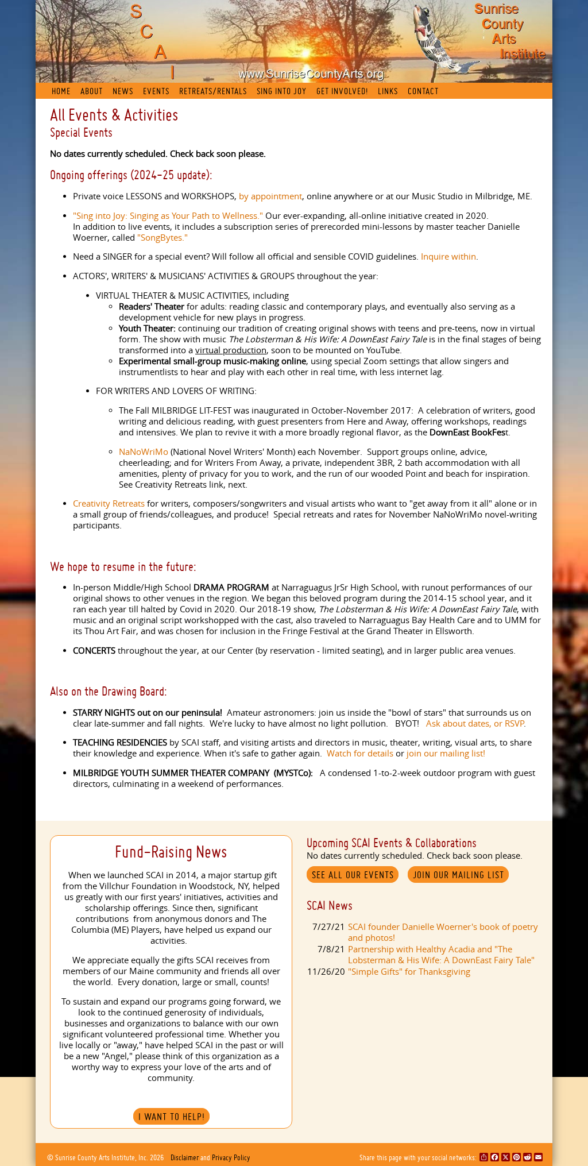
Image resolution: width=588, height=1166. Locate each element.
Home (61, 91)
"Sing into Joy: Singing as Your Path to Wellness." (169, 215)
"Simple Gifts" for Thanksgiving (409, 971)
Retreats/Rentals (213, 91)
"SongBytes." (162, 237)
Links (388, 91)
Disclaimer (185, 1157)
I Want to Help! (171, 1116)
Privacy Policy (231, 1157)
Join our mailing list (458, 875)
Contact (423, 91)
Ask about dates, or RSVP (475, 723)
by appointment (270, 196)
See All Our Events (353, 875)
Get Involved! (342, 91)
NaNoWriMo (143, 451)
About (91, 91)
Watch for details (360, 753)
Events (156, 91)
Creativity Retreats (109, 503)
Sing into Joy (282, 91)
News (123, 91)
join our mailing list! (446, 753)
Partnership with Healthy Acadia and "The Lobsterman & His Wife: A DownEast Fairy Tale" (441, 955)
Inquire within (448, 256)
